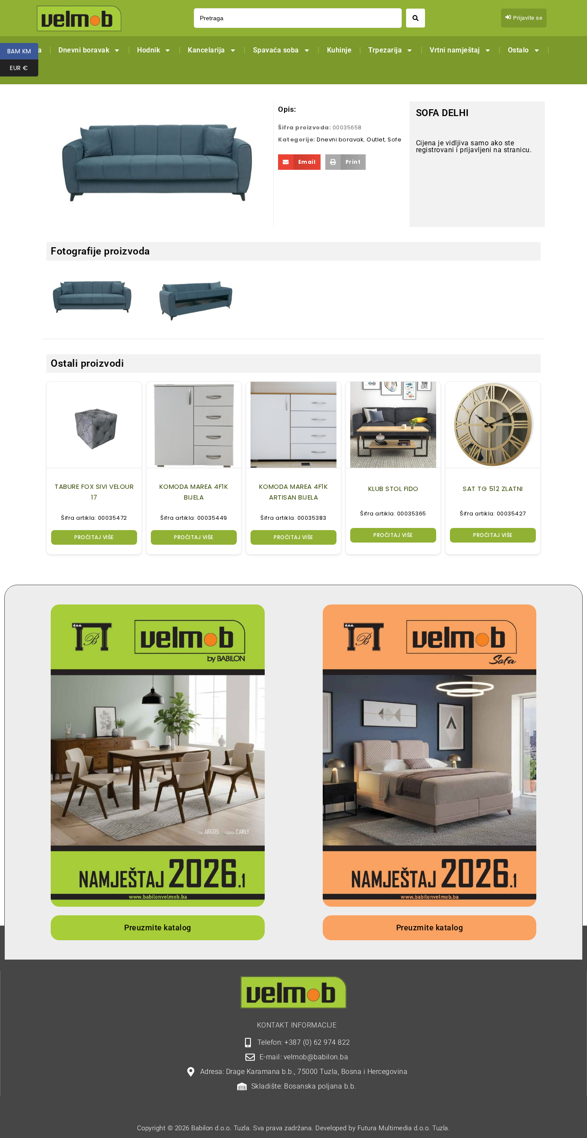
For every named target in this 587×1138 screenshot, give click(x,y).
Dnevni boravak (83, 50)
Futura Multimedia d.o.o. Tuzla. (404, 1128)
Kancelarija (206, 50)
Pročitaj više (94, 537)
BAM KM (22, 51)
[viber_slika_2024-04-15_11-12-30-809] (92, 297)
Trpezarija (385, 50)
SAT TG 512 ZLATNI (493, 488)
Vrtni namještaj (455, 50)
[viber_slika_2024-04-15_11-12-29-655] (193, 301)
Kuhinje (339, 50)
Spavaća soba (276, 50)
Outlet (376, 139)
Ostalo (518, 50)
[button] (299, 162)
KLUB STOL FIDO (393, 488)
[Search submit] (415, 18)
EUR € (24, 68)
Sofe (394, 139)
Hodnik (148, 50)
